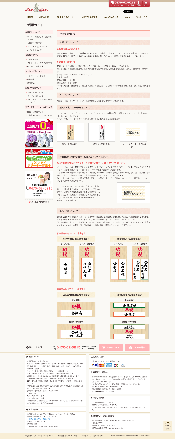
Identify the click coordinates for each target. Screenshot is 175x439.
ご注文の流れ (32, 60)
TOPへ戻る (168, 427)
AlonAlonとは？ (111, 17)
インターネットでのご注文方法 (39, 63)
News (127, 17)
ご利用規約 (28, 436)
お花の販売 (44, 17)
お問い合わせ (98, 436)
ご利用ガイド (141, 17)
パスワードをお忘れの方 (37, 47)
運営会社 (85, 436)
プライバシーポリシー (45, 436)
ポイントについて (34, 50)
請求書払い (31, 83)
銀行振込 (30, 79)
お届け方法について (35, 93)
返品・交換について (35, 112)
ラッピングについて (35, 96)
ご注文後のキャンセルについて (39, 115)
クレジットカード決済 (36, 76)
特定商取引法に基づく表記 (67, 436)
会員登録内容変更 (34, 43)
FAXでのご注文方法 (35, 66)
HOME (30, 17)
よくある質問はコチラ (40, 202)
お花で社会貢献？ (89, 17)
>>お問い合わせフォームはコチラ (38, 419)
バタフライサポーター (65, 17)
